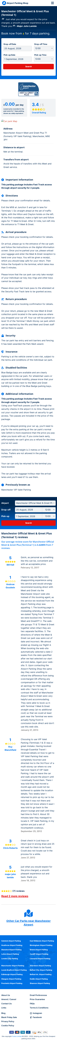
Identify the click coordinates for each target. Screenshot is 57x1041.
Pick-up (5, 516)
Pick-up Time (40, 55)
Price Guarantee (37, 999)
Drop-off (5, 509)
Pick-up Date (9, 55)
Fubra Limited (17, 1036)
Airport (5, 503)
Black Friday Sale (9, 1017)
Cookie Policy (7, 1025)
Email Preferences (38, 995)
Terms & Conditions (39, 1008)
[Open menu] (52, 3)
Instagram (37, 1013)
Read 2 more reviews (14, 896)
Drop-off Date (10, 44)
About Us (5, 995)
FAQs (32, 1003)
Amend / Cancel (8, 999)
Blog (3, 1013)
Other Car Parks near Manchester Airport (28, 922)
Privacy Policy (7, 1021)
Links (3, 1008)
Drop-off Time (40, 44)
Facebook (37, 1017)
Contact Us (6, 1003)
